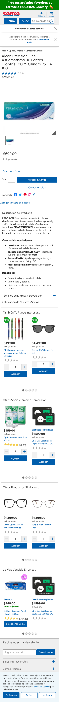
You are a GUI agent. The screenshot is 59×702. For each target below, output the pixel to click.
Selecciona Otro (11, 171)
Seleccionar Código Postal (16, 623)
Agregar (15, 373)
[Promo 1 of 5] (23, 390)
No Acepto (47, 695)
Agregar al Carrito (37, 179)
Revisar (29, 695)
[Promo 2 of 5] (26, 390)
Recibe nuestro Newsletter (21, 642)
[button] (52, 21)
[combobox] (24, 21)
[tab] (29, 661)
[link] (15, 195)
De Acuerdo (11, 695)
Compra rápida (37, 187)
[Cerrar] (55, 29)
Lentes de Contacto (35, 50)
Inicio (4, 50)
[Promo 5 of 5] (36, 390)
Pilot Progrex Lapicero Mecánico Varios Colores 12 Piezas (15, 353)
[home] (11, 13)
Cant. (4, 179)
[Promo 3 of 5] (29, 390)
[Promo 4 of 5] (33, 390)
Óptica (12, 50)
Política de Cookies (41, 686)
